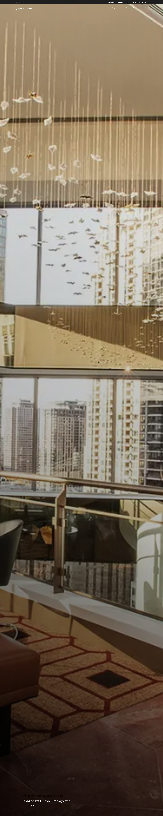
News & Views (131, 2)
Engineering (117, 8)
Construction (131, 8)
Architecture (103, 8)
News (24, 796)
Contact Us (142, 2)
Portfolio (143, 8)
